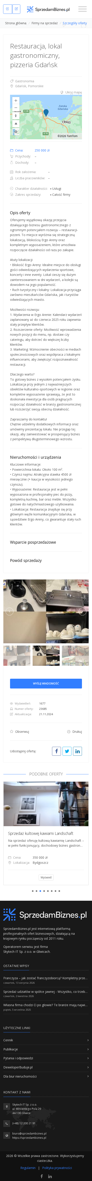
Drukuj (76, 731)
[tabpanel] (45, 833)
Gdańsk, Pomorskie (29, 86)
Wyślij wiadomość (46, 683)
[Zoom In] (15, 100)
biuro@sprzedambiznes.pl (29, 1133)
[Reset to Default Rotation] (15, 115)
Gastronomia (24, 81)
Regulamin (28, 1168)
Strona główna (15, 23)
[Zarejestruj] (16, 9)
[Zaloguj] (7, 9)
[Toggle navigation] (82, 9)
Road (15, 131)
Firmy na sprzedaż (44, 23)
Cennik (8, 1040)
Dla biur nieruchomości (20, 1076)
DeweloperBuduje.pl (18, 1067)
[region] (46, 117)
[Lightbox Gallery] (46, 611)
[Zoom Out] (15, 107)
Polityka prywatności (57, 1168)
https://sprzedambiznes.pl (29, 1138)
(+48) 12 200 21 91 (24, 1123)
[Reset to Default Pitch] (15, 123)
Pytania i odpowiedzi (18, 1058)
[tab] (46, 92)
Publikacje (10, 1049)
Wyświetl (46, 877)
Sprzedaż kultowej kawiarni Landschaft (40, 833)
